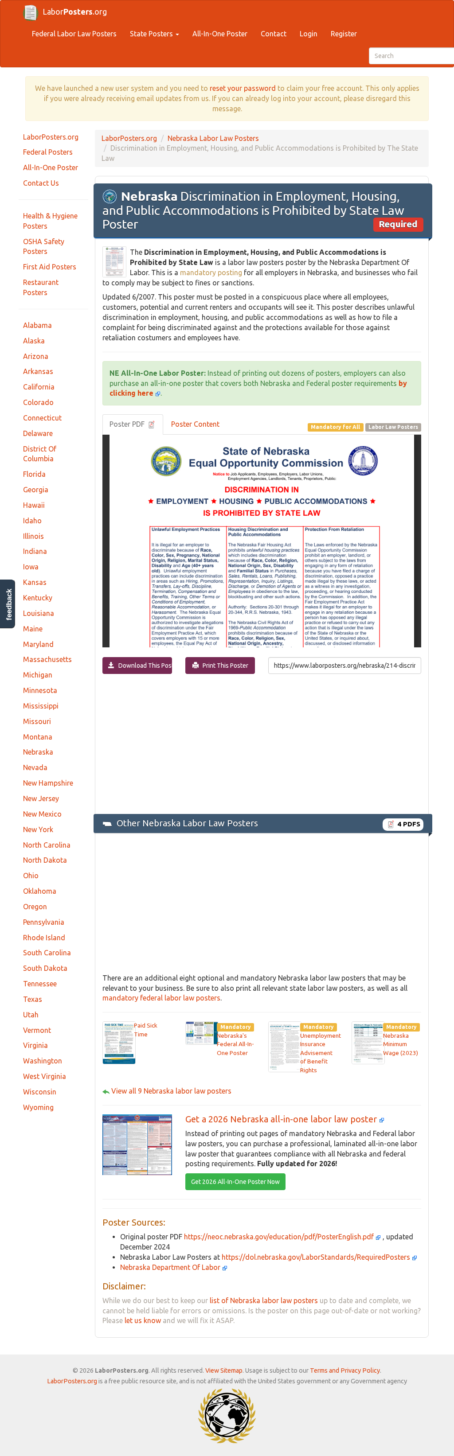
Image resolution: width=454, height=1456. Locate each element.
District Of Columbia (39, 454)
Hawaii (34, 505)
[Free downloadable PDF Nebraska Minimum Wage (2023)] (368, 1042)
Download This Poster (143, 665)
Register (344, 34)
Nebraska (38, 752)
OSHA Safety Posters (43, 246)
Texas (32, 999)
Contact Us (41, 183)
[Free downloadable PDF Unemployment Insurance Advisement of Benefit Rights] (284, 1046)
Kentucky (37, 598)
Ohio (31, 876)
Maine (33, 629)
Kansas (35, 582)
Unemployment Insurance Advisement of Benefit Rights (320, 1053)
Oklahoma (39, 891)
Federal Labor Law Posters (74, 34)
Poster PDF (128, 424)
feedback (9, 604)
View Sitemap (224, 1370)
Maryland (38, 644)
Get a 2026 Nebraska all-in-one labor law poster (282, 1119)
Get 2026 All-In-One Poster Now (235, 1181)
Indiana (35, 551)
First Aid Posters (49, 267)
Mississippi (41, 706)
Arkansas (38, 371)
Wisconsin (39, 1092)
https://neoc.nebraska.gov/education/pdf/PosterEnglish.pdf (280, 1237)
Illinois (33, 536)
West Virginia (44, 1076)
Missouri (37, 721)
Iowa (31, 567)
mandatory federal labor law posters (161, 998)
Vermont (37, 1030)
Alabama (37, 325)
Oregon (35, 907)
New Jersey (41, 798)
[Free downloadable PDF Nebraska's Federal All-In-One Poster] (202, 1032)
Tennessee (40, 984)
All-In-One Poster (219, 34)
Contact (273, 34)
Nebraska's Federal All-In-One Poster (235, 1044)
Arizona (35, 356)
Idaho (32, 521)
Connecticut (42, 418)
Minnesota (40, 690)
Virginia (35, 1045)
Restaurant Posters (41, 287)
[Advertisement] (261, 743)
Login (308, 34)
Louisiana (38, 613)
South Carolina (47, 953)
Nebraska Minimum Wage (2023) (400, 1044)
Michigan (37, 675)
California (39, 387)
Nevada (35, 767)
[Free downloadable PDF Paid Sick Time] (119, 1042)
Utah (31, 1015)
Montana (37, 737)
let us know (143, 1320)
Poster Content (195, 424)
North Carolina (46, 845)
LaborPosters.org (50, 137)
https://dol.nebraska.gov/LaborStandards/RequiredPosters (317, 1257)
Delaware (38, 433)
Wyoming (38, 1107)
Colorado (38, 402)
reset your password (243, 88)
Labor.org (75, 11)
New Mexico (42, 814)
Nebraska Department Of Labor (171, 1267)
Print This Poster (223, 665)
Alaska (34, 341)
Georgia (35, 490)
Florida (34, 474)
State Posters (152, 34)
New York (38, 829)
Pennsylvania (43, 922)
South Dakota (45, 968)
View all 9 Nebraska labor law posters (171, 1091)
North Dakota (45, 860)
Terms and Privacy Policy (345, 1370)
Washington (42, 1061)
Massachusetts (47, 659)
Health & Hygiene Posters (50, 221)
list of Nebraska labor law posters (264, 1300)
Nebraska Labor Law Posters (213, 138)
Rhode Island (44, 938)
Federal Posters (48, 152)
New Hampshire (48, 783)
